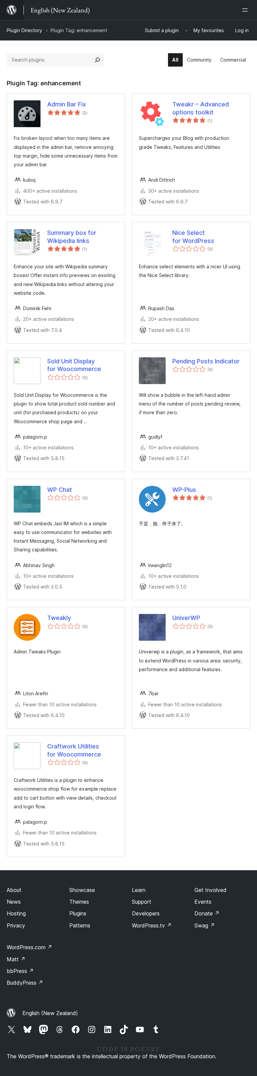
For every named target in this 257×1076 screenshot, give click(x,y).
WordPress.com (29, 947)
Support (141, 901)
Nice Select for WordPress (193, 236)
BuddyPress (25, 982)
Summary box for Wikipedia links (71, 236)
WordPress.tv (152, 925)
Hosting (16, 913)
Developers (146, 913)
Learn (139, 890)
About (14, 890)
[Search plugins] (97, 60)
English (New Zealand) (50, 1013)
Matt (16, 959)
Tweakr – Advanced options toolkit (200, 108)
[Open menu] (246, 10)
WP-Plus (184, 489)
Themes (79, 901)
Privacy (16, 925)
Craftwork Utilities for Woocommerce (74, 750)
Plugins (77, 913)
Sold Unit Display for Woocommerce (74, 365)
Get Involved (210, 890)
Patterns (79, 925)
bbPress (20, 971)
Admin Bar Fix (66, 104)
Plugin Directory (24, 30)
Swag (204, 925)
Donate (207, 913)
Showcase (82, 890)
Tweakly (59, 617)
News (14, 901)
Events (202, 901)
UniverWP (186, 617)
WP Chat (59, 489)
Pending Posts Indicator (206, 361)
